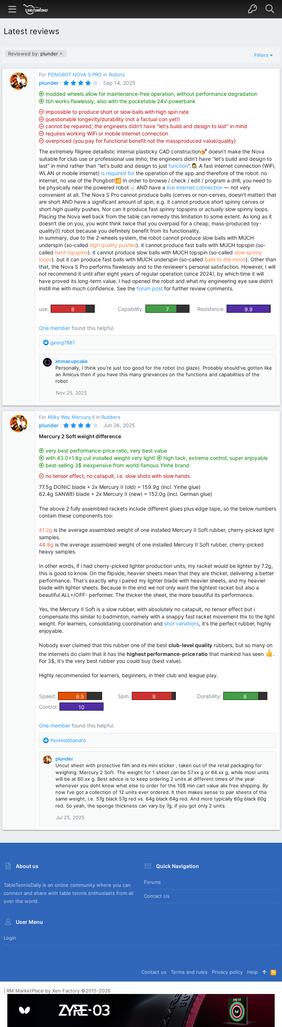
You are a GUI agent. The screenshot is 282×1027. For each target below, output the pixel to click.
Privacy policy (227, 972)
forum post (150, 288)
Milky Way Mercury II (71, 417)
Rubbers (110, 417)
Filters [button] (261, 55)
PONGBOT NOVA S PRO (75, 74)
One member (54, 328)
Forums (152, 882)
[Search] (269, 9)
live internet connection (195, 187)
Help (252, 972)
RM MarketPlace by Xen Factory (59, 991)
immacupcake (71, 361)
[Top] (264, 971)
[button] (12, 9)
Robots (117, 74)
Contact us (157, 896)
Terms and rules (189, 972)
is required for (117, 173)
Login (10, 938)
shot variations (181, 623)
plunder (33, 54)
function (178, 166)
